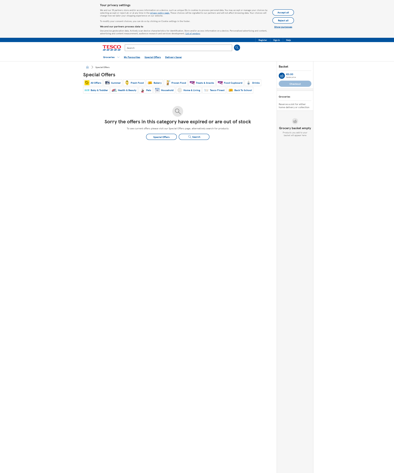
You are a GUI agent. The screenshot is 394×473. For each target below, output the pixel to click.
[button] (262, 40)
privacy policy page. (160, 12)
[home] (87, 67)
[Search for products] (237, 48)
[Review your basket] (282, 76)
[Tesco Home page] (112, 48)
